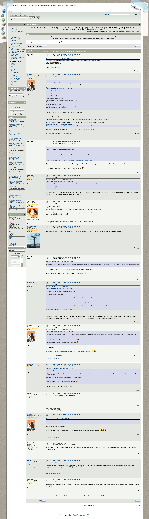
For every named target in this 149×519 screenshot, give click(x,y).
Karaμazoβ (30, 443)
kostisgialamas (14, 177)
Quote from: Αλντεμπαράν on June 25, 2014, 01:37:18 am (60, 124)
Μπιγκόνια (13, 120)
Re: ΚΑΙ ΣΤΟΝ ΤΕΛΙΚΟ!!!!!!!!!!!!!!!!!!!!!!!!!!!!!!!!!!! (67, 54)
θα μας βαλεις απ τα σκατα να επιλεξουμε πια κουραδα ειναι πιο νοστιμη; (68, 351)
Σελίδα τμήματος (15, 37)
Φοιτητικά (37, 5)
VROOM (13, 83)
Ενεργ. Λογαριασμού (17, 31)
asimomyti (12, 239)
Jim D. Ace (30, 201)
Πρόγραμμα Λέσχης (16, 43)
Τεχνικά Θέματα (45, 5)
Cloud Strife (13, 125)
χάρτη (132, 27)
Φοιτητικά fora (15, 42)
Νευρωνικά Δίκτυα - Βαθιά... (15, 190)
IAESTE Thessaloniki (17, 77)
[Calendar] (2, 29)
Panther (13, 84)
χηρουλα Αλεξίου (14, 158)
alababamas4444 (14, 130)
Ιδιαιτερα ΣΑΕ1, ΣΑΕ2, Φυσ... (15, 176)
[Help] (3, 20)
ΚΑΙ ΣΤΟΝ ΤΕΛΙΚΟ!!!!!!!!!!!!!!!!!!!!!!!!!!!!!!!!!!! (92, 42)
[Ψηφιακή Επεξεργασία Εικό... (15, 200)
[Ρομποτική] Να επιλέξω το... (15, 195)
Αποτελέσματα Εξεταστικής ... (15, 124)
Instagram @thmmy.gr (17, 57)
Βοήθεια (99, 27)
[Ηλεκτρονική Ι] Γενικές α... (15, 167)
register (31, 14)
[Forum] (2, 15)
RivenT (12, 196)
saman (29, 393)
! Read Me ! (24, 5)
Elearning (13, 40)
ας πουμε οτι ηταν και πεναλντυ (84, 129)
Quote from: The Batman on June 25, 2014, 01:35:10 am (59, 87)
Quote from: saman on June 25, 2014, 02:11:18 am (58, 418)
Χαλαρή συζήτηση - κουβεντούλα (47, 42)
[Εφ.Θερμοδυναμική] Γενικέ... (15, 138)
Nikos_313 (13, 134)
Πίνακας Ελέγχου (14, 88)
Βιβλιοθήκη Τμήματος (17, 39)
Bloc (77, 515)
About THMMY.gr (70, 5)
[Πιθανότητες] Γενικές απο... (15, 148)
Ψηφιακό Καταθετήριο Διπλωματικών (16, 51)
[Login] (3, 33)
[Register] (4, 38)
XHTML (80, 515)
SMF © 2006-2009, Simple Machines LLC (79, 514)
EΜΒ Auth (14, 75)
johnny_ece (13, 163)
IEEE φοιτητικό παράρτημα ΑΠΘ (14, 79)
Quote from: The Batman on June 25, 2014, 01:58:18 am (59, 329)
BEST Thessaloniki (16, 71)
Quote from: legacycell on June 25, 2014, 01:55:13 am (59, 261)
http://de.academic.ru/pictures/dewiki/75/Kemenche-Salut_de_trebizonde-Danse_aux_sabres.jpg (68, 251)
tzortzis (76, 42)
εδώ (93, 27)
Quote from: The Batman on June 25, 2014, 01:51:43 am (59, 286)
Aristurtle (13, 64)
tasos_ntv (12, 242)
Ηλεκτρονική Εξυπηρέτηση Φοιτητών (16, 47)
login (26, 14)
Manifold (12, 238)
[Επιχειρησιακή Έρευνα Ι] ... (15, 209)
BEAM (13, 69)
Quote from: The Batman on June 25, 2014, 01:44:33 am (59, 179)
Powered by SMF (64, 514)
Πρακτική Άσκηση (16, 45)
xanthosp (12, 241)
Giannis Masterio (14, 168)
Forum (13, 28)
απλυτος (30, 74)
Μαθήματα (30, 5)
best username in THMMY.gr (15, 181)
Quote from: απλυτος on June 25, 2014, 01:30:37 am (59, 88)
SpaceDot (14, 81)
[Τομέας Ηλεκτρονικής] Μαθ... (15, 162)
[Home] (4, 11)
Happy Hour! (61, 5)
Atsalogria (30, 282)
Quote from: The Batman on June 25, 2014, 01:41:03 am (59, 78)
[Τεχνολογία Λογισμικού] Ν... (15, 205)
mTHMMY (14, 58)
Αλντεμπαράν (31, 226)
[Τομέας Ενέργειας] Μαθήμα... (16, 133)
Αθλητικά (59, 42)
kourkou (12, 153)
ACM (12, 63)
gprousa (12, 245)
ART (12, 66)
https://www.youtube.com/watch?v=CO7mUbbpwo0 (80, 160)
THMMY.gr (29, 42)
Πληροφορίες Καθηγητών (13, 54)
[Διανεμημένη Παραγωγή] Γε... (16, 143)
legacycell (30, 175)
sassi (11, 191)
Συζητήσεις (54, 5)
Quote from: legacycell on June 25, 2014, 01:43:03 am (59, 58)
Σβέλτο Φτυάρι (13, 244)
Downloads (16, 5)
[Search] (4, 24)
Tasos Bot (12, 201)
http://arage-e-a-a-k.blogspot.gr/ (53, 135)
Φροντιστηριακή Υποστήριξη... (16, 152)
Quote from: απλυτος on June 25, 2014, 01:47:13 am (59, 146)
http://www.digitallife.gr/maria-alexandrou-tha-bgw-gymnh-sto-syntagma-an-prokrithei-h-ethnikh (73, 209)
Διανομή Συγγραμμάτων (18, 49)
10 (39, 46)
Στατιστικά (12, 214)
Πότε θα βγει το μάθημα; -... (15, 128)
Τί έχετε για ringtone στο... (15, 186)
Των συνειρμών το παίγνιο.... (15, 119)
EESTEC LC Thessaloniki (13, 73)
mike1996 (12, 237)
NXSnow (30, 479)
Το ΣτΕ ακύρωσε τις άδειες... (15, 157)
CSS (84, 515)
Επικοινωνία (14, 33)
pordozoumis (13, 243)
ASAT (12, 68)
